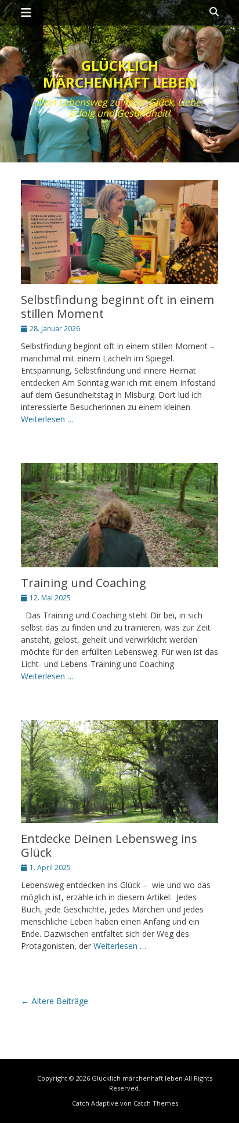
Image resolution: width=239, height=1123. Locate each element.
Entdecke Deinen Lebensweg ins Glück (109, 845)
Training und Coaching (83, 583)
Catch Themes (155, 1103)
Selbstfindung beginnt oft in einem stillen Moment (117, 306)
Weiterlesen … (47, 419)
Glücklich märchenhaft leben (120, 74)
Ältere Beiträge (54, 1000)
